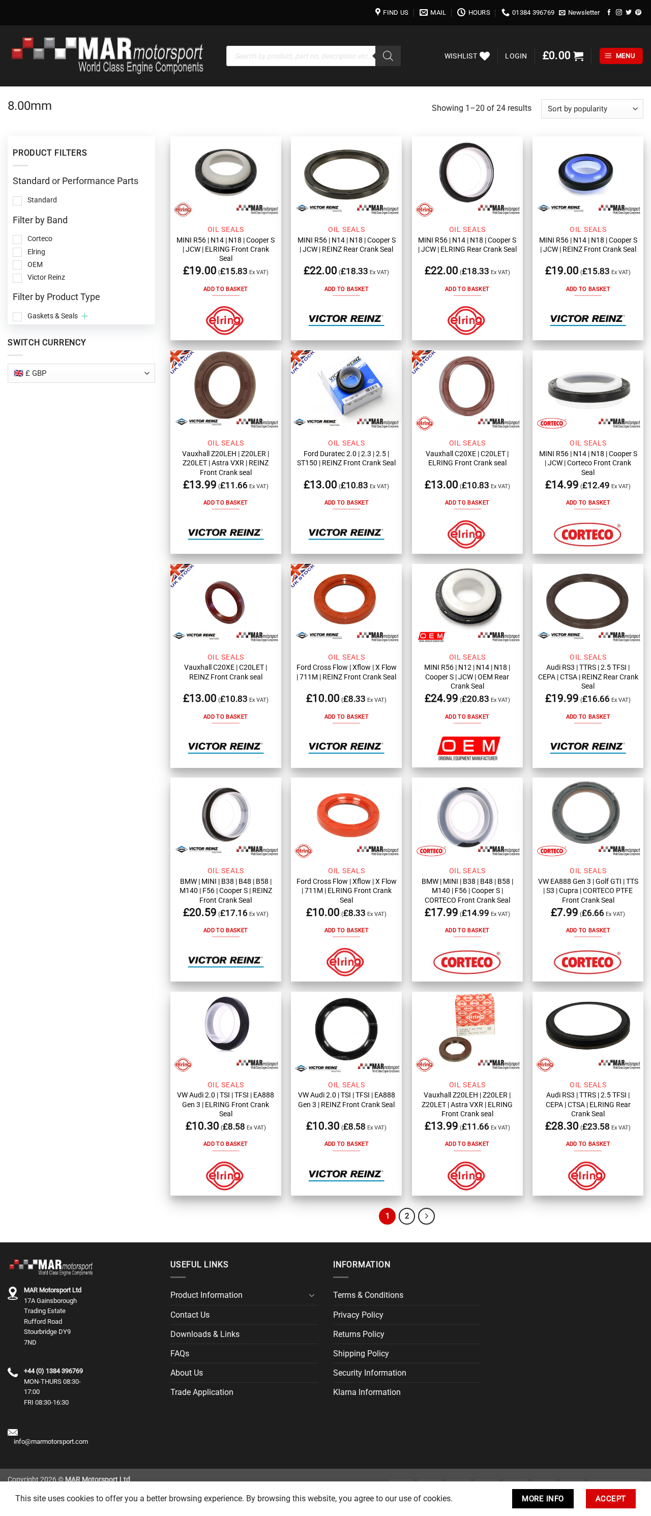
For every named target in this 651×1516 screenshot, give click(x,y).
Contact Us (190, 1315)
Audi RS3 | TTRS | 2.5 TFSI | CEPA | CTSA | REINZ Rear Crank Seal (588, 676)
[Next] (426, 1216)
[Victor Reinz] (346, 320)
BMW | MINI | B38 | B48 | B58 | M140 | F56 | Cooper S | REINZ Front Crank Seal (226, 890)
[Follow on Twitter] (629, 12)
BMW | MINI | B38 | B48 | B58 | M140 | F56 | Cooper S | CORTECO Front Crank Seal (467, 890)
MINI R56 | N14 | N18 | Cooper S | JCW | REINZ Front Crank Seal (588, 244)
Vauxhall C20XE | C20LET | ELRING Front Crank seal (467, 458)
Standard (42, 200)
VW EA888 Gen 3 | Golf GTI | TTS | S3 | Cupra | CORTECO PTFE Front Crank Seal (588, 890)
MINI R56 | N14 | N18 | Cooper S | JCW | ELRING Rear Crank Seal (467, 244)
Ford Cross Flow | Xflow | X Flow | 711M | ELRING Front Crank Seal (347, 890)
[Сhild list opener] (84, 316)
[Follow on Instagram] (619, 12)
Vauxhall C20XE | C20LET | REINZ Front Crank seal (225, 671)
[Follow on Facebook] (609, 12)
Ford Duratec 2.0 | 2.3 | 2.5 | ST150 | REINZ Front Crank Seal (346, 458)
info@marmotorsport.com (51, 1441)
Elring (36, 252)
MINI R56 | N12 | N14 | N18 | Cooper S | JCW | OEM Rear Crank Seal (467, 676)
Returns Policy (358, 1334)
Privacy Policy (358, 1315)
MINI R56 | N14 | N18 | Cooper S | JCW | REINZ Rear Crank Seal (347, 244)
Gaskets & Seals (52, 316)
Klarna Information (367, 1392)
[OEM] (467, 748)
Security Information (369, 1373)
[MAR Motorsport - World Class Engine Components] (109, 56)
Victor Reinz (46, 277)
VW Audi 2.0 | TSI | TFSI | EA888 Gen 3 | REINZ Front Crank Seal (346, 1099)
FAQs (179, 1353)
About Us (186, 1373)
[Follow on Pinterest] (638, 12)
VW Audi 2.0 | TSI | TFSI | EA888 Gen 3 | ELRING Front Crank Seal (225, 1104)
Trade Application (201, 1392)
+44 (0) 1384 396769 (53, 1371)
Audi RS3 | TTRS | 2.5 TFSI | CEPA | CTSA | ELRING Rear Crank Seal (588, 1104)
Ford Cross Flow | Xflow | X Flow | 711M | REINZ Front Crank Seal (347, 671)
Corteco (39, 238)
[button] (579, 12)
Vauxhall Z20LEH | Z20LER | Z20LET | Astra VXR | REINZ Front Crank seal (225, 463)
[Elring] (226, 320)
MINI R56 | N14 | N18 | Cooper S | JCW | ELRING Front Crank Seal (225, 249)
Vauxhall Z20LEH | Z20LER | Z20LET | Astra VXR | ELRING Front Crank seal (467, 1104)
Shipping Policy (361, 1353)
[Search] (388, 56)
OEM (35, 264)
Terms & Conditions (368, 1295)
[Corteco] (588, 534)
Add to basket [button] (225, 289)
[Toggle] (312, 1295)
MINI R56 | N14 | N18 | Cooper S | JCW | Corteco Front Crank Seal (588, 463)
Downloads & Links (205, 1334)
